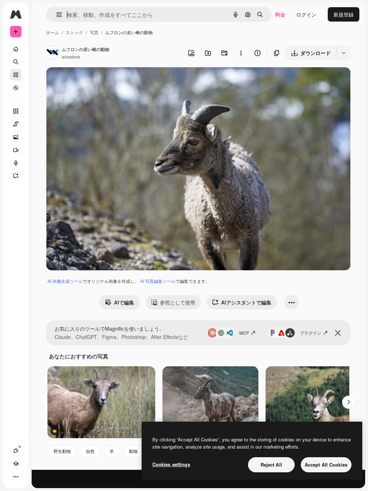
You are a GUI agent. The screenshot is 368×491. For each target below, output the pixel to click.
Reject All (271, 464)
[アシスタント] (16, 176)
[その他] (16, 476)
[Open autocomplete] (56, 14)
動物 (133, 451)
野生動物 (62, 451)
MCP (244, 333)
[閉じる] (338, 333)
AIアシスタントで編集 (246, 302)
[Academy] (16, 463)
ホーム (52, 32)
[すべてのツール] (16, 111)
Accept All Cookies (326, 464)
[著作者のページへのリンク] (52, 53)
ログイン (306, 14)
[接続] (16, 450)
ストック (74, 32)
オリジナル (95, 81)
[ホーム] (16, 49)
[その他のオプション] (241, 53)
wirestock (71, 57)
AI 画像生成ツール (65, 281)
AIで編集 (124, 302)
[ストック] (16, 75)
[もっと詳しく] (16, 87)
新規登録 (344, 14)
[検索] (16, 62)
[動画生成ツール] (16, 150)
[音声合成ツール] (16, 163)
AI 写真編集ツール (157, 281)
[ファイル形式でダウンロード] (343, 53)
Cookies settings (171, 464)
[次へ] (348, 402)
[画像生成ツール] (16, 137)
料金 (280, 14)
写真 (94, 32)
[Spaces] (16, 124)
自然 (90, 451)
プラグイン (310, 333)
